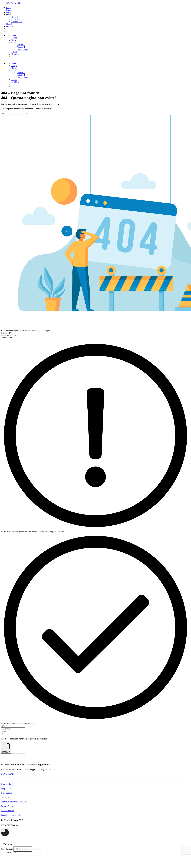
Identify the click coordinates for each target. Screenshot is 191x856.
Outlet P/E (15, 17)
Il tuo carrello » (7, 793)
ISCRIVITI (6, 752)
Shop (8, 8)
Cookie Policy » (7, 810)
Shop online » (6, 788)
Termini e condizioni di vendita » (14, 802)
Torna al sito (11, 853)
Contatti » (5, 797)
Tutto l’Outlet (16, 22)
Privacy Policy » (8, 806)
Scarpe (9, 10)
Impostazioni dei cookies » (12, 815)
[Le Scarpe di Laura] (15, 3)
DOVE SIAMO (7, 774)
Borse (8, 12)
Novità (9, 24)
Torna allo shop (22, 849)
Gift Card (10, 26)
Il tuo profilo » (7, 784)
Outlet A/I (15, 19)
